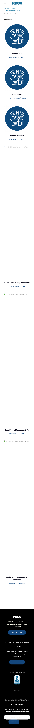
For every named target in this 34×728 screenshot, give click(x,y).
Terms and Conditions (12, 700)
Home (6, 8)
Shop (12, 8)
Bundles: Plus (17, 53)
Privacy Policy (24, 700)
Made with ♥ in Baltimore (17, 672)
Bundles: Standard (17, 136)
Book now (17, 690)
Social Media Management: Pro (17, 430)
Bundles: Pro (17, 95)
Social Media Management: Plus (17, 283)
